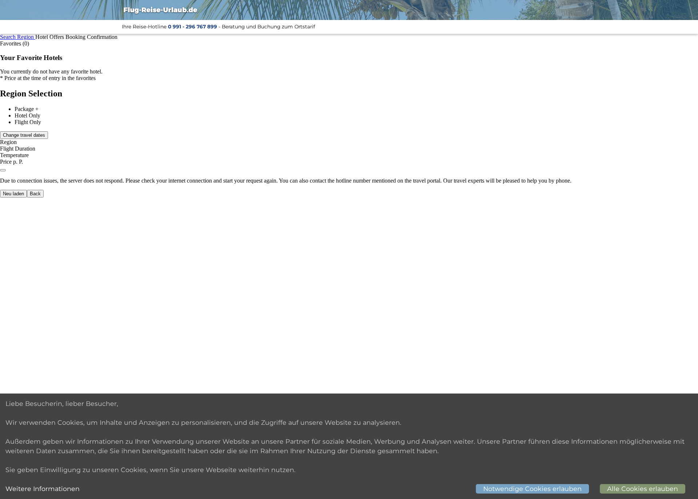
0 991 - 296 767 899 (192, 26)
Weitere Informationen (42, 488)
